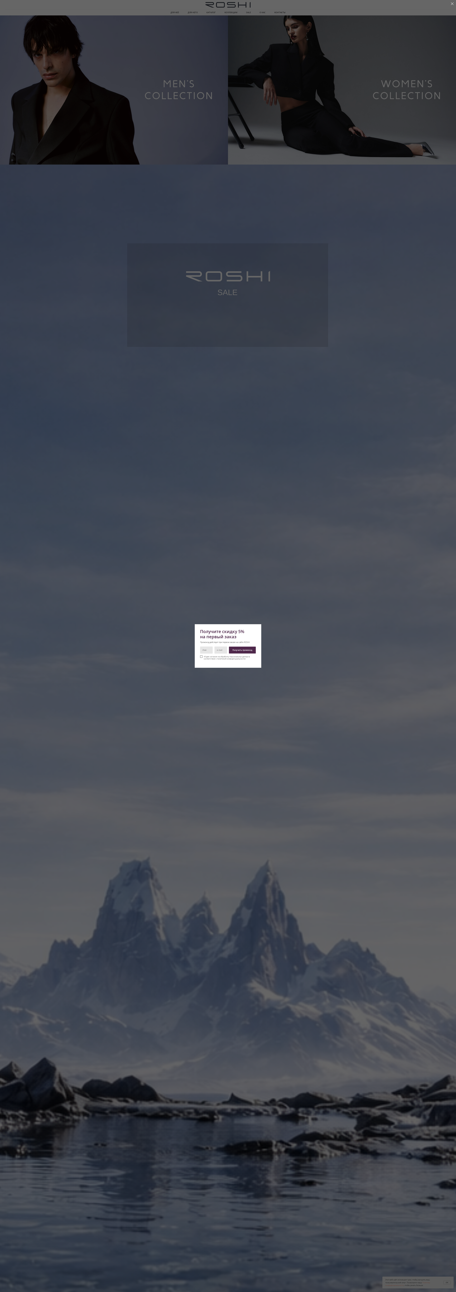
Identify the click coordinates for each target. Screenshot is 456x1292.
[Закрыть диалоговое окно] (452, 3)
